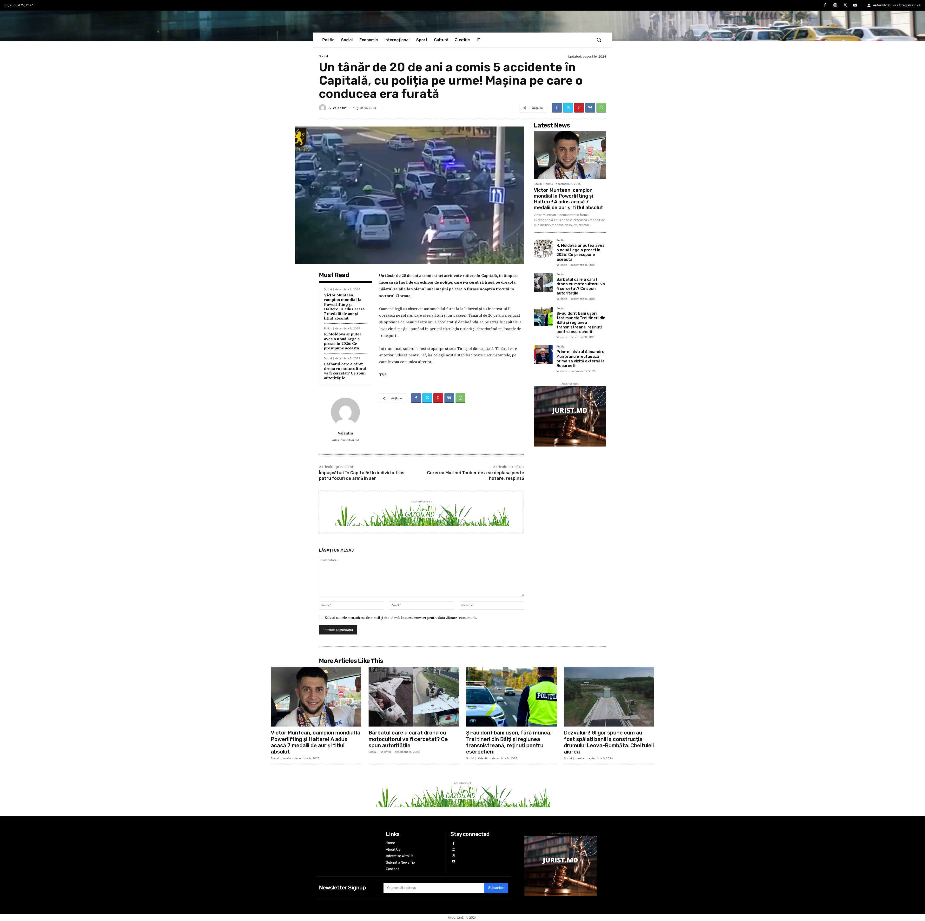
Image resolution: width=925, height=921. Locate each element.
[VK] (590, 108)
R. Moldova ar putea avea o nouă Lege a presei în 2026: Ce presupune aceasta (343, 341)
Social (323, 56)
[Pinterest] (579, 108)
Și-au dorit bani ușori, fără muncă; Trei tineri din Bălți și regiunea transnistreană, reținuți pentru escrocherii (580, 322)
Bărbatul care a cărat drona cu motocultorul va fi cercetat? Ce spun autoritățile (345, 370)
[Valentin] (323, 107)
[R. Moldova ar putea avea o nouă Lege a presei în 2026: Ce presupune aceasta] (543, 248)
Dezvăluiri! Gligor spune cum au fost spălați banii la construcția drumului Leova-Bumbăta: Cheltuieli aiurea (609, 742)
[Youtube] (855, 5)
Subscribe (496, 888)
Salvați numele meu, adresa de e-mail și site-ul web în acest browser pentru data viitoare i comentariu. (401, 617)
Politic (328, 328)
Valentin (339, 107)
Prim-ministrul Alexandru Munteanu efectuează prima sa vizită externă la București (580, 358)
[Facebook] (825, 5)
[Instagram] (835, 5)
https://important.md (345, 440)
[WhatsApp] (601, 108)
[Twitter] (845, 5)
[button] (599, 40)
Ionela (549, 184)
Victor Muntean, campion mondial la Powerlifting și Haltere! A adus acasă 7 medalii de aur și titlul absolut (344, 306)
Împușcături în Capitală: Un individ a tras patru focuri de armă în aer (361, 475)
